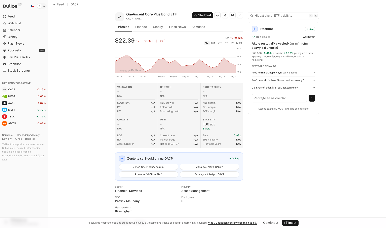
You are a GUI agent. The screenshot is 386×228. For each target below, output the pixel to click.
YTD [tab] (220, 43)
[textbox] (279, 98)
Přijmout (290, 223)
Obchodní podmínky (28, 134)
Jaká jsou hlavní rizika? (209, 166)
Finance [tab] (141, 27)
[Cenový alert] (218, 15)
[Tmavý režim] (42, 6)
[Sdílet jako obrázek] (233, 15)
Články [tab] (158, 27)
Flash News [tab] (177, 27)
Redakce (30, 138)
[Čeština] (32, 6)
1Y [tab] (226, 43)
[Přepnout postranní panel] (48, 114)
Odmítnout (270, 223)
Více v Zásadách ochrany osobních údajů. (232, 222)
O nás (18, 138)
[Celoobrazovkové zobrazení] (240, 15)
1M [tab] (206, 43)
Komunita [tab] (198, 27)
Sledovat (204, 15)
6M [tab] (213, 43)
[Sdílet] (225, 15)
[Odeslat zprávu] (312, 98)
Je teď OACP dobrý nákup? (148, 166)
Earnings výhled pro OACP (210, 174)
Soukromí (7, 134)
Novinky (7, 138)
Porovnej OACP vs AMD (148, 174)
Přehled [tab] (123, 27)
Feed (60, 4)
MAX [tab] (239, 43)
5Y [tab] (232, 43)
